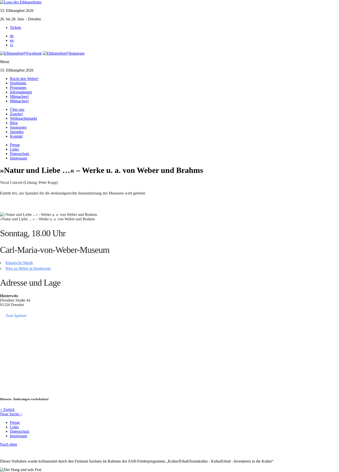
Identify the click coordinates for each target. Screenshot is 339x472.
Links (14, 149)
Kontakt (16, 136)
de (12, 36)
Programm (18, 87)
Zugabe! (16, 114)
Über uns (17, 109)
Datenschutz (19, 154)
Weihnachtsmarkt (23, 118)
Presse (15, 145)
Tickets (15, 27)
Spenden (17, 132)
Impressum (18, 158)
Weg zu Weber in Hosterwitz (28, 268)
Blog (14, 123)
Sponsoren (18, 127)
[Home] (20, 2)
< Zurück (7, 409)
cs (11, 45)
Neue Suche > (11, 414)
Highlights (18, 83)
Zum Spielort (16, 315)
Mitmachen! (19, 96)
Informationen (21, 92)
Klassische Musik (19, 263)
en (12, 40)
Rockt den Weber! (24, 79)
